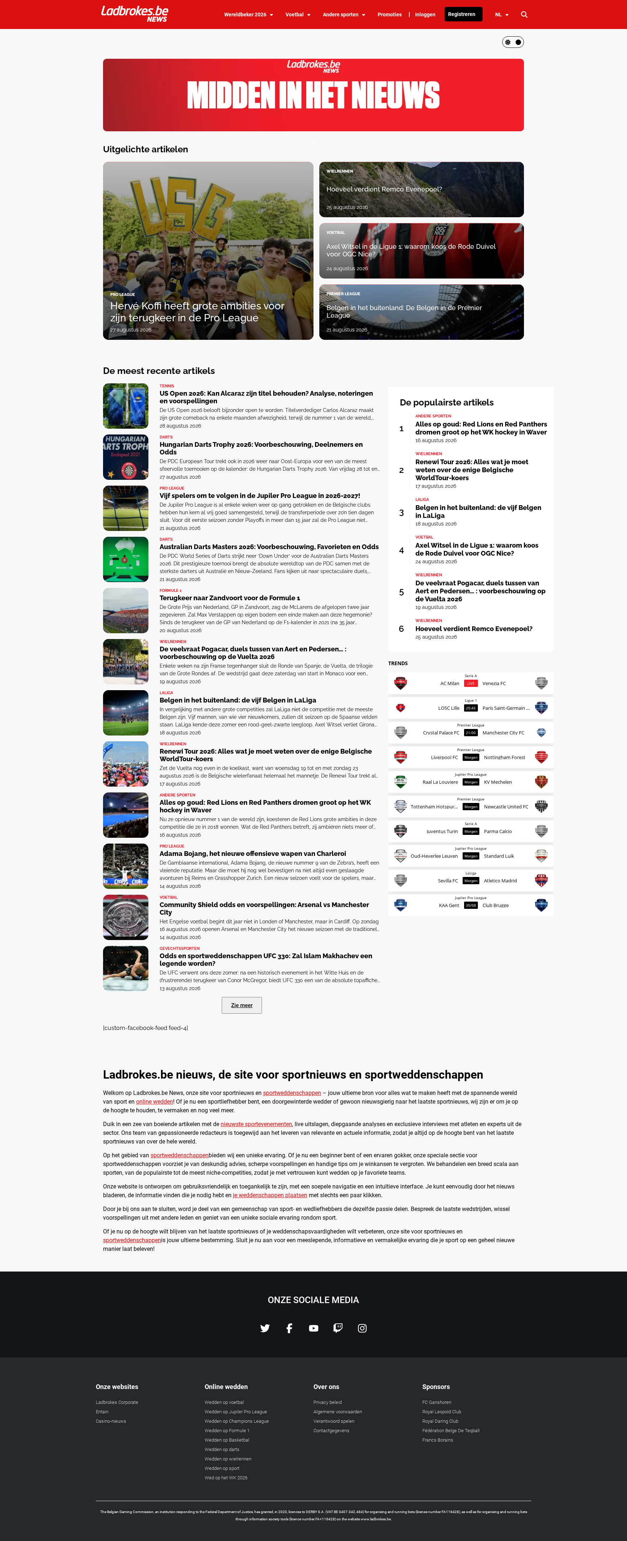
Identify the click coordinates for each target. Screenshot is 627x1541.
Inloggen (425, 14)
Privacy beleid (328, 1402)
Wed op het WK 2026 (226, 1477)
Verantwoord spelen (334, 1421)
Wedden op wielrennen (228, 1459)
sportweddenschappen (292, 1092)
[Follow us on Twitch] (338, 1331)
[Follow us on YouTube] (314, 1331)
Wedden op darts (222, 1449)
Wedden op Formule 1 (227, 1430)
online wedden (154, 1101)
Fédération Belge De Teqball (451, 1430)
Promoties (390, 14)
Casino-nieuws (111, 1421)
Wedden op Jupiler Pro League (236, 1411)
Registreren (461, 14)
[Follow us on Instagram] (362, 1331)
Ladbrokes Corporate (117, 1402)
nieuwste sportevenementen (256, 1124)
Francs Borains (437, 1440)
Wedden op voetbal (224, 1402)
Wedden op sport (222, 1468)
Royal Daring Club (440, 1421)
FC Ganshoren (436, 1402)
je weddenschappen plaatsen (270, 1195)
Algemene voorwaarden (338, 1411)
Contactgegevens (331, 1430)
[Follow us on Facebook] (289, 1331)
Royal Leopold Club (441, 1411)
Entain (102, 1411)
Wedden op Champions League (237, 1421)
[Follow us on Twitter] (265, 1331)
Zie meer (242, 1005)
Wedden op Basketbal (227, 1440)
